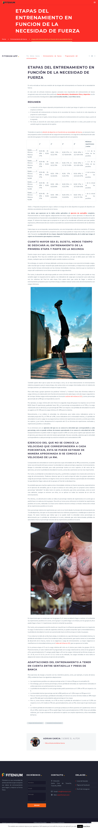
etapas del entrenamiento (35, 723)
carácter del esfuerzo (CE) (73, 396)
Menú (95, 2)
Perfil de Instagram (83, 789)
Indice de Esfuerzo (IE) (63, 643)
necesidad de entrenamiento (54, 723)
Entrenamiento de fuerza (52, 56)
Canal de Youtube (82, 781)
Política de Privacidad (40, 822)
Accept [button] (80, 826)
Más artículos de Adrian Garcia (55, 743)
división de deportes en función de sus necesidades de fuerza (62, 132)
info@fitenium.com (64, 791)
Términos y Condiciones (57, 822)
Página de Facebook (83, 785)
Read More (86, 826)
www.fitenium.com (63, 795)
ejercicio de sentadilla (78, 213)
